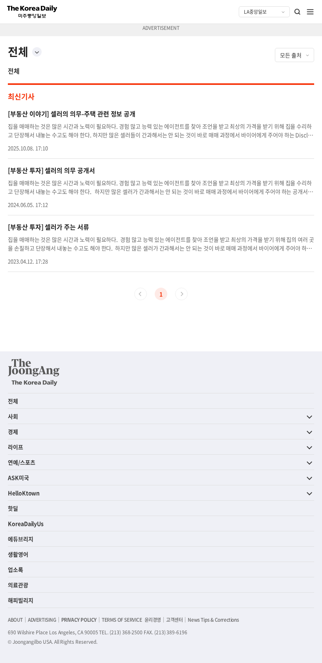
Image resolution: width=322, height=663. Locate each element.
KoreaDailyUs (26, 523)
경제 (13, 431)
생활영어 (18, 554)
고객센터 (174, 619)
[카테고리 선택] (37, 52)
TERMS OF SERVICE (122, 619)
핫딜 (13, 508)
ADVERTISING (42, 619)
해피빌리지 (20, 600)
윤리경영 (153, 619)
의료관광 (18, 585)
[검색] (297, 12)
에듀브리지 (20, 539)
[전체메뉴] (310, 12)
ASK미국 (18, 477)
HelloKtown (24, 493)
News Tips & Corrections (213, 619)
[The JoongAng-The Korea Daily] (34, 372)
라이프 (15, 447)
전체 (14, 70)
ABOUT (15, 619)
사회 (13, 416)
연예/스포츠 (21, 462)
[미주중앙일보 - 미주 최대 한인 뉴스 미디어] (32, 12)
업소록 (15, 569)
